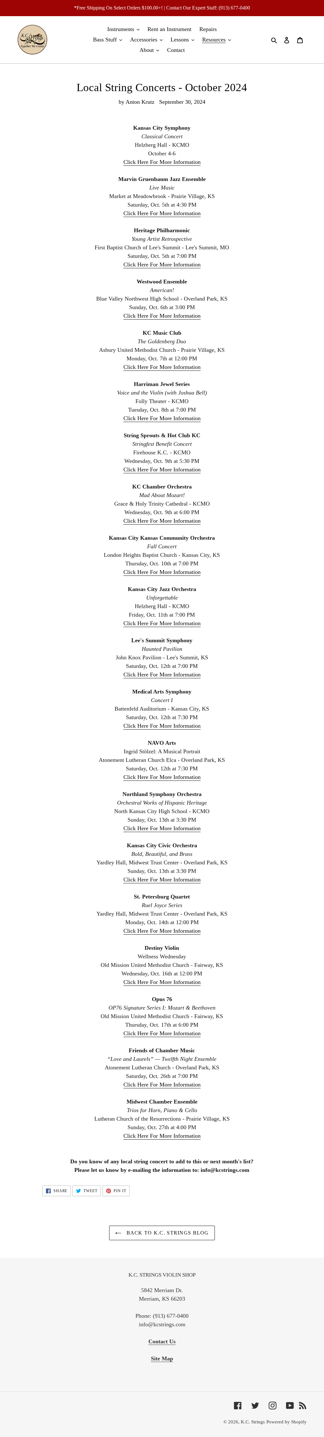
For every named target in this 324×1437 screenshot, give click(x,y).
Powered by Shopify (286, 1421)
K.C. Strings (253, 1421)
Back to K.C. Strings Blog (167, 1232)
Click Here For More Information (162, 162)
